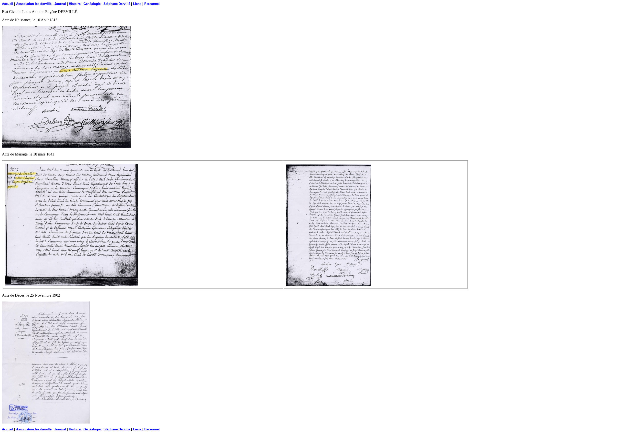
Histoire (75, 4)
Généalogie (92, 4)
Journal (60, 4)
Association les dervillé (34, 4)
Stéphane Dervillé (117, 4)
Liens (137, 4)
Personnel (151, 4)
